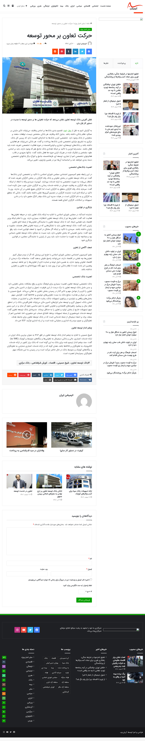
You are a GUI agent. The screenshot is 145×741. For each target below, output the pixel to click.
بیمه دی (44, 667)
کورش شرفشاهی (48, 687)
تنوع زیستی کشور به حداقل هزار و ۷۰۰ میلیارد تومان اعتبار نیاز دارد (112, 239)
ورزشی (32, 6)
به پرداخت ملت (63, 667)
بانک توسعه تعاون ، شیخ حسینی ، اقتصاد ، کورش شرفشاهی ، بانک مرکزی (53, 363)
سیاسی (79, 6)
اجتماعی (95, 6)
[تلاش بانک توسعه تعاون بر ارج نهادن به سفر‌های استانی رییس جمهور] (49, 481)
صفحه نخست (105, 6)
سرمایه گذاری (56, 672)
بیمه (61, 6)
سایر (30, 689)
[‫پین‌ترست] (62, 51)
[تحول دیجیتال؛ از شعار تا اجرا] (130, 105)
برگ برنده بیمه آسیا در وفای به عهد (119, 676)
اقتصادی (87, 6)
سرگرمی (29, 711)
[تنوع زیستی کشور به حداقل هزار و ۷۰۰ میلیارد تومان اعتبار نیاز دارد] (130, 238)
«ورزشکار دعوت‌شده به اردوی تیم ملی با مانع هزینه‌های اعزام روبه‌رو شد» (113, 131)
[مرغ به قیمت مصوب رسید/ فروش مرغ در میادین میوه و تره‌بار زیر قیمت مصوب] (130, 285)
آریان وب (123, 732)
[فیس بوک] (89, 51)
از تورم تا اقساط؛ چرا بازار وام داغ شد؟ (113, 115)
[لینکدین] (75, 51)
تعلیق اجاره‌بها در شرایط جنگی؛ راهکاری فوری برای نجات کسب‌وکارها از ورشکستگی (121, 75)
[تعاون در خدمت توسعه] (19, 481)
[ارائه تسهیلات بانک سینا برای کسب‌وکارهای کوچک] (79, 481)
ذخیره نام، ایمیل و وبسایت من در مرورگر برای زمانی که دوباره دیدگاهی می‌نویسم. (58, 579)
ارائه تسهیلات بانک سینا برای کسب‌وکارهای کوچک (80, 492)
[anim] (135, 6)
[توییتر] (82, 51)
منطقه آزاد (65, 682)
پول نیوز (67, 130)
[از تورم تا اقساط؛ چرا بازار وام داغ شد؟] (130, 117)
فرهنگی (46, 6)
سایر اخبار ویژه (79, 23)
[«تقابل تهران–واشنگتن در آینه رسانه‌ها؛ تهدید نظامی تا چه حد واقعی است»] (130, 88)
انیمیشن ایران (82, 43)
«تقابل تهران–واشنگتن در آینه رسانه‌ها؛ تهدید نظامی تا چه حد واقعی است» (112, 89)
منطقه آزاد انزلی (52, 682)
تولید (67, 672)
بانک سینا (65, 663)
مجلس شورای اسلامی (49, 677)
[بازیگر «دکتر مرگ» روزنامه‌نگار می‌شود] (130, 302)
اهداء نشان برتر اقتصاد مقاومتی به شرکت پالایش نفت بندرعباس (118, 662)
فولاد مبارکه (65, 677)
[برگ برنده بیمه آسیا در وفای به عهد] (135, 677)
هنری (39, 6)
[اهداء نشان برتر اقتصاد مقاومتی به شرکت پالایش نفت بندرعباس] (135, 661)
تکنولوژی (54, 6)
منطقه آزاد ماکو (63, 687)
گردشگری (66, 692)
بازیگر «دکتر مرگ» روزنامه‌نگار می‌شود (113, 299)
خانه (88, 23)
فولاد (46, 672)
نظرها (106, 63)
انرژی (72, 6)
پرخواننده (122, 63)
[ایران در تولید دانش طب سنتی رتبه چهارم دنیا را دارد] (130, 255)
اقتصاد (54, 658)
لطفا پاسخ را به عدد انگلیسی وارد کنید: (77, 585)
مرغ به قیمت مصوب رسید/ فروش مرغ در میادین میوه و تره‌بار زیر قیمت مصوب (113, 286)
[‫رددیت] (55, 51)
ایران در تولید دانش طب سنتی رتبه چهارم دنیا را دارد (112, 254)
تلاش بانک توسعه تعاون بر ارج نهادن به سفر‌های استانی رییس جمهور (49, 494)
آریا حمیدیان (64, 658)
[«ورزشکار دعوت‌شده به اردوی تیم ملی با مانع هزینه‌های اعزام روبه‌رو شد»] (130, 130)
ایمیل (89, 569)
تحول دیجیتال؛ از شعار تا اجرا (112, 102)
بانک (67, 6)
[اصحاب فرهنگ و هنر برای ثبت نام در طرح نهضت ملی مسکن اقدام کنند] (130, 269)
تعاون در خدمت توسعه (23, 491)
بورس (30, 720)
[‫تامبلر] (69, 51)
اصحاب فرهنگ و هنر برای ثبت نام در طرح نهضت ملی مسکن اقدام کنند (112, 269)
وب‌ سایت (43, 569)
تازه (136, 63)
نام (90, 558)
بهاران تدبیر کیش (52, 663)
